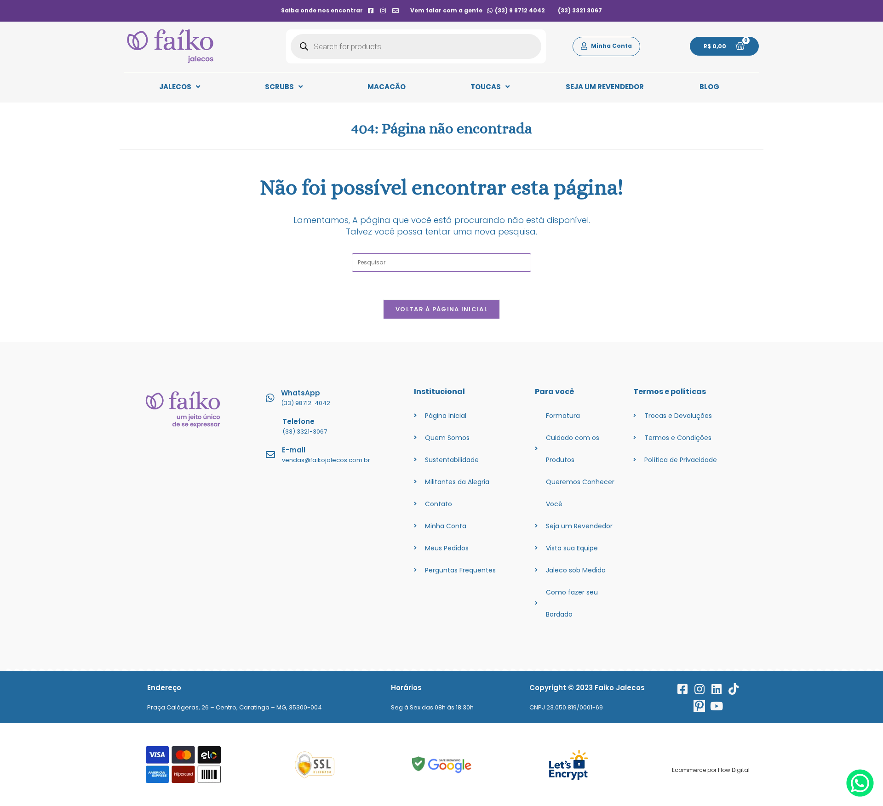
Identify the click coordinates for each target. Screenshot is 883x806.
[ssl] (315, 764)
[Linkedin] (716, 689)
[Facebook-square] (682, 689)
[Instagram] (699, 689)
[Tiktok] (733, 689)
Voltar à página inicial (441, 309)
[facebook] (370, 10)
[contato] (395, 10)
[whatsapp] (860, 794)
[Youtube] (716, 706)
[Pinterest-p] (699, 706)
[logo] (170, 46)
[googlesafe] (441, 764)
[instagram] (383, 10)
